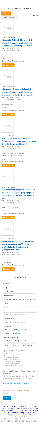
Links (29, 406)
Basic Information (9, 17)
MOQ (17, 341)
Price (14, 345)
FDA (6, 345)
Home (4, 9)
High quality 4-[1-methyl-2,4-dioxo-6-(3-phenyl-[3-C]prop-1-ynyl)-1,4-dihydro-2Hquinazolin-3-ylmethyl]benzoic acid (17, 43)
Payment (13, 406)
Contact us (22, 406)
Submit (7, 398)
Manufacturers (29, 408)
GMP (25, 341)
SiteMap (19, 408)
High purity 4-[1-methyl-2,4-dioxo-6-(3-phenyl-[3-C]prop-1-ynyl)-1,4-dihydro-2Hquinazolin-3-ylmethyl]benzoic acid (17, 92)
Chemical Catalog (18, 412)
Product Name (30, 412)
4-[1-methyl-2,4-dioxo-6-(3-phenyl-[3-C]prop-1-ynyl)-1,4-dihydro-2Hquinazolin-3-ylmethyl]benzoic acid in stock (19, 141)
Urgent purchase (27, 345)
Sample (7, 341)
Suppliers (10, 410)
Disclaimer (11, 408)
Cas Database (33, 410)
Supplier (6, 13)
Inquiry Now (9, 65)
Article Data (6, 412)
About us (5, 406)
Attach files (7, 373)
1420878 (18, 9)
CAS (16, 410)
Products (11, 9)
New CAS (23, 410)
